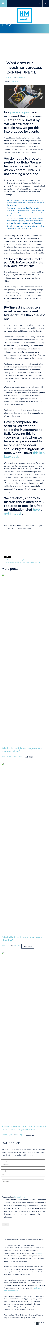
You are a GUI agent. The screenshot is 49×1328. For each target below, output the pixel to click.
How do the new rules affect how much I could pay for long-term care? (24, 1128)
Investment (14, 81)
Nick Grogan (21, 77)
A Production (39, 1323)
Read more (28, 757)
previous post (20, 112)
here (36, 510)
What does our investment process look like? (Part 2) (22, 562)
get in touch (13, 513)
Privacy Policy (19, 1197)
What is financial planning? (15, 560)
